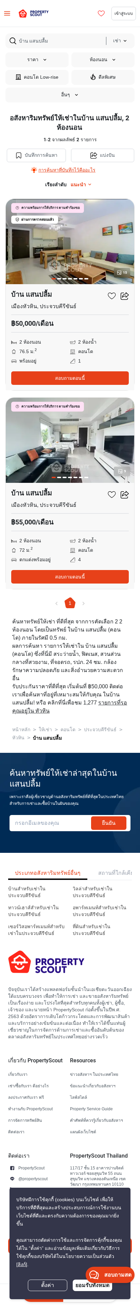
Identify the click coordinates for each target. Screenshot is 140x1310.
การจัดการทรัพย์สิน (25, 1120)
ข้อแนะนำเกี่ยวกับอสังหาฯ (93, 1085)
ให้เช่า (45, 730)
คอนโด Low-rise (41, 77)
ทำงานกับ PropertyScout (30, 1108)
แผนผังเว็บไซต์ (83, 1131)
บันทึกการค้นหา (41, 155)
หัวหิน (18, 738)
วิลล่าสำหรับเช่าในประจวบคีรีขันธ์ (92, 892)
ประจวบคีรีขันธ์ (100, 730)
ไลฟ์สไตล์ (78, 1097)
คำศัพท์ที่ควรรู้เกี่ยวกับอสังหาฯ (96, 1120)
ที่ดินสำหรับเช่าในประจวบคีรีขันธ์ (91, 930)
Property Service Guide (91, 1108)
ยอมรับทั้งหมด (92, 1285)
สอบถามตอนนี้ (70, 378)
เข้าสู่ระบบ (124, 13)
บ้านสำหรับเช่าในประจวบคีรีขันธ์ (27, 892)
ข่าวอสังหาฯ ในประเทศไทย (94, 1074)
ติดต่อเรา (16, 1131)
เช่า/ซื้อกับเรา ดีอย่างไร (28, 1085)
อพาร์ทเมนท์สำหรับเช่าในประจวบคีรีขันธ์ (99, 911)
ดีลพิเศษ (107, 77)
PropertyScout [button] (31, 1167)
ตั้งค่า (47, 1285)
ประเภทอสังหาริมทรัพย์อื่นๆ (48, 873)
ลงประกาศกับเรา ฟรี (26, 1097)
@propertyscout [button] (33, 1178)
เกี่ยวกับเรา (18, 1074)
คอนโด (67, 730)
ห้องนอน (98, 60)
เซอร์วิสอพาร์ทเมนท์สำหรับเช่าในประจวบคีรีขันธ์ (36, 930)
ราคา (32, 60)
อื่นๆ (65, 95)
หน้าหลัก (21, 730)
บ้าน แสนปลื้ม (47, 738)
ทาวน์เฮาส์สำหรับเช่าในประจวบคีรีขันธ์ (33, 911)
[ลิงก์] (21, 1264)
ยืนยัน (109, 823)
